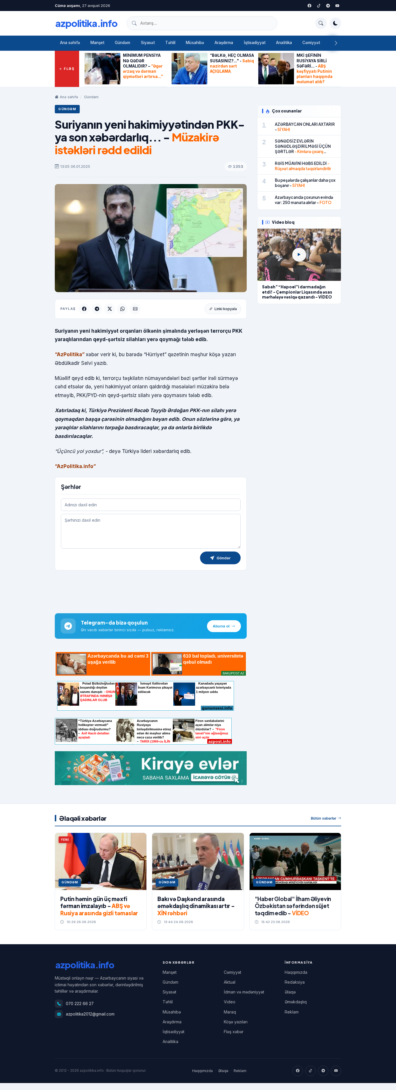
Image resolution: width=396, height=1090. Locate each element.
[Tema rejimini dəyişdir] (335, 23)
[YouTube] (337, 5)
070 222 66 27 (80, 1003)
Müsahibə (195, 42)
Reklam (292, 1011)
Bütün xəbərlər (323, 818)
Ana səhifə (70, 42)
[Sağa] (336, 43)
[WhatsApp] (122, 308)
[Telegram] (328, 5)
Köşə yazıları (236, 1021)
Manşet (97, 42)
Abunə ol (221, 626)
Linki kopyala (226, 309)
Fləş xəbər (234, 1031)
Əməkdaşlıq (296, 1001)
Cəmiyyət (311, 42)
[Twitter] (319, 5)
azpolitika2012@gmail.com (90, 1014)
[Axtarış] (321, 23)
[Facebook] (309, 5)
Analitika (284, 42)
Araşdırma (224, 42)
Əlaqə (290, 991)
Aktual (229, 982)
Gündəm (122, 42)
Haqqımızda (296, 972)
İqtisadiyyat (255, 42)
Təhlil (170, 42)
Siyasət (148, 42)
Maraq (230, 1011)
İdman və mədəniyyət (244, 991)
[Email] (135, 308)
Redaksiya (295, 982)
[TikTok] (310, 1071)
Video (229, 1001)
